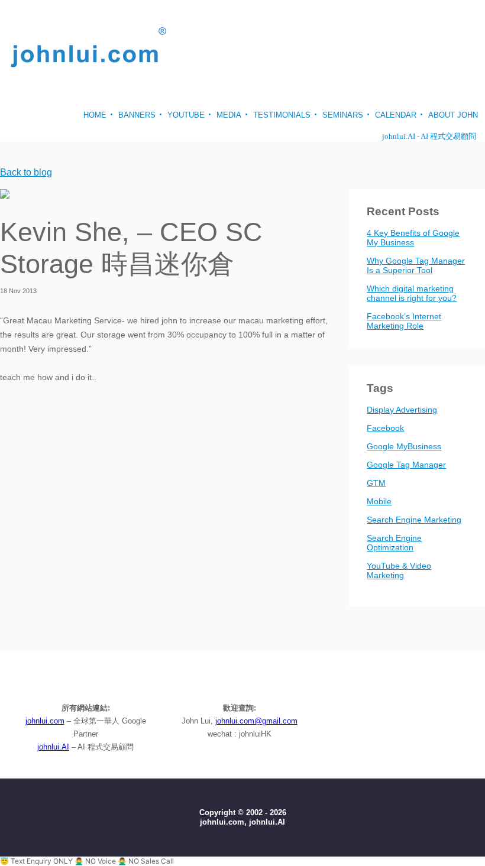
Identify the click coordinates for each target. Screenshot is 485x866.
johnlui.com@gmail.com (256, 720)
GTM (376, 483)
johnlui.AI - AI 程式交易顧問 (429, 136)
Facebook (385, 428)
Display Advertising (402, 409)
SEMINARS (342, 115)
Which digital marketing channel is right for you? (412, 293)
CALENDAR (395, 115)
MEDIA (228, 115)
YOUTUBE (186, 115)
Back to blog (26, 172)
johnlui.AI (53, 746)
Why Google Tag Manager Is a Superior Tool (416, 265)
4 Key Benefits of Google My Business (413, 237)
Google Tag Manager (406, 464)
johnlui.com (44, 720)
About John (453, 115)
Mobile (379, 501)
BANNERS (137, 115)
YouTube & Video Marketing (399, 570)
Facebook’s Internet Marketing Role (404, 321)
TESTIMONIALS (282, 115)
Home (94, 115)
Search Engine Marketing (414, 519)
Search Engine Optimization (394, 542)
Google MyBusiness (404, 446)
